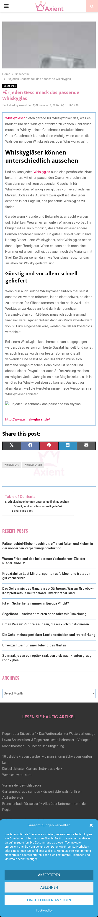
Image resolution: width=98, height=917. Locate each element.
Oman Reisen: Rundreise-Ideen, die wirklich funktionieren (45, 624)
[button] (91, 825)
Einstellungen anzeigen (49, 900)
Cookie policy (44, 910)
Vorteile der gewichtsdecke (21, 785)
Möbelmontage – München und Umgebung (33, 746)
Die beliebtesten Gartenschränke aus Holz (32, 768)
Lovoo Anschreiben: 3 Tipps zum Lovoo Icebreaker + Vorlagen (46, 740)
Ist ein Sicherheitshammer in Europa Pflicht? (35, 603)
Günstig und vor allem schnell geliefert (38, 506)
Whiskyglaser (15, 118)
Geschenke (9, 86)
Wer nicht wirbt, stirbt (17, 775)
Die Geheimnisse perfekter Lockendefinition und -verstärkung (48, 635)
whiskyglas (12, 465)
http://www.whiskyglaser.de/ (27, 419)
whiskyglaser (33, 465)
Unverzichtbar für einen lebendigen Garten (34, 645)
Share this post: (23, 510)
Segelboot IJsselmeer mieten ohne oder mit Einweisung (44, 614)
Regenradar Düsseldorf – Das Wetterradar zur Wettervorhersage (48, 733)
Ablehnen (49, 887)
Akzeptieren (49, 875)
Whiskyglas (42, 172)
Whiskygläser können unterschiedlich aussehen (38, 501)
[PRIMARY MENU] (6, 6)
